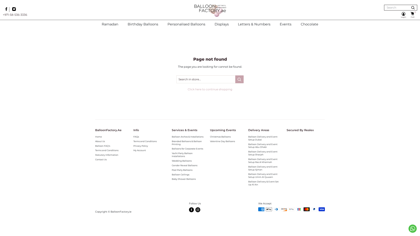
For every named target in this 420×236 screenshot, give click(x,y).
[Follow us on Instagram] (14, 9)
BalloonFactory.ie (121, 211)
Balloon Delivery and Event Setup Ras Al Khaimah (262, 160)
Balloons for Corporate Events (187, 149)
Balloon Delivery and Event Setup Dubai (262, 138)
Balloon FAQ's (102, 146)
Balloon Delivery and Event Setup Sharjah (262, 153)
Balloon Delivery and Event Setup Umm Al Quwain (262, 175)
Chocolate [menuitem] (309, 24)
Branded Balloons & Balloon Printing (187, 143)
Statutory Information (106, 155)
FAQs (136, 137)
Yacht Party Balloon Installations (182, 154)
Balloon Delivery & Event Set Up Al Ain (263, 183)
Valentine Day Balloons (222, 141)
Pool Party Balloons (182, 170)
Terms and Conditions (106, 150)
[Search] (413, 7)
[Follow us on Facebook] (6, 9)
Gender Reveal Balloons (184, 165)
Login (403, 17)
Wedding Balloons (182, 161)
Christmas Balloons (220, 137)
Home (98, 137)
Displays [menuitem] (222, 24)
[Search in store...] (239, 79)
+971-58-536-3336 (15, 14)
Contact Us (101, 159)
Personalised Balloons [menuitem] (186, 24)
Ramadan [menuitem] (110, 24)
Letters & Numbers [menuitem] (254, 24)
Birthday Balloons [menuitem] (143, 24)
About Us (100, 141)
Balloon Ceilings (180, 174)
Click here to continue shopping (210, 89)
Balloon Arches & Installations (187, 137)
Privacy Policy (140, 146)
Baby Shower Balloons (184, 179)
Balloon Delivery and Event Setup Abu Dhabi (262, 145)
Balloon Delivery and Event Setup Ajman (262, 168)
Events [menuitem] (285, 24)
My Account (139, 150)
